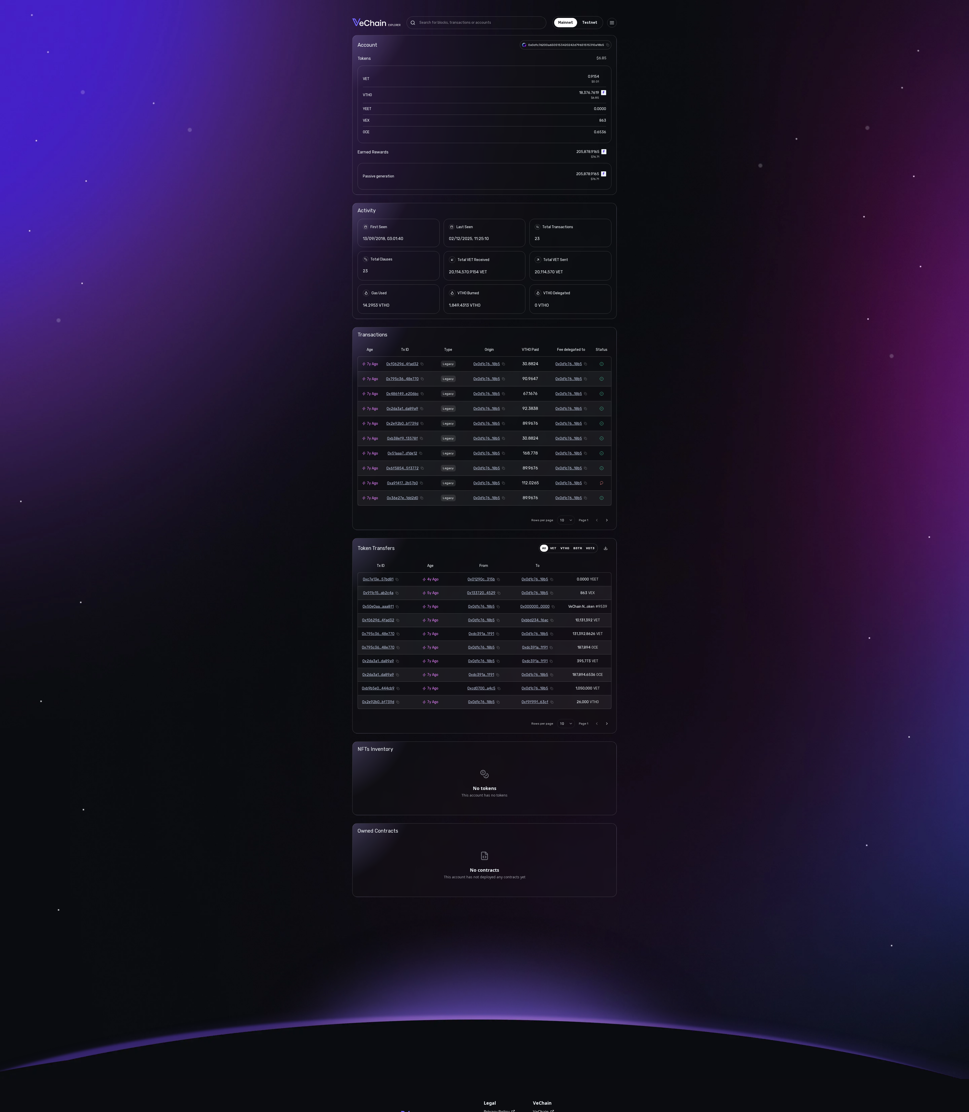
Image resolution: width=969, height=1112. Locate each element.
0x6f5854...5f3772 (402, 468)
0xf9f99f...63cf (535, 702)
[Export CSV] (605, 548)
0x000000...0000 (535, 606)
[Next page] (606, 520)
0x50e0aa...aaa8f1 (378, 606)
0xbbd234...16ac (534, 620)
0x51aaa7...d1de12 (402, 453)
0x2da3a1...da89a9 (402, 409)
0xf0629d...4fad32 (402, 364)
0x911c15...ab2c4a (378, 593)
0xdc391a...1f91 (481, 634)
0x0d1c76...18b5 (486, 364)
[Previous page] (596, 520)
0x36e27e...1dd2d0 (402, 498)
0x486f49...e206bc (402, 394)
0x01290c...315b (481, 579)
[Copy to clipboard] (607, 44)
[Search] (412, 22)
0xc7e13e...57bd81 (378, 579)
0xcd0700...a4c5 (481, 688)
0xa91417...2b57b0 (402, 483)
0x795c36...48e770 (402, 379)
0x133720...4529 (481, 593)
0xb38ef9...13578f (402, 438)
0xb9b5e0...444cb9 (378, 688)
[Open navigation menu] (612, 23)
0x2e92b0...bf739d (402, 423)
